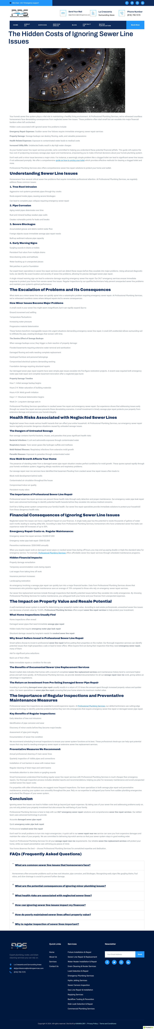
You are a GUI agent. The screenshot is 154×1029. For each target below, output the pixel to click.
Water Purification (105, 25)
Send (140, 954)
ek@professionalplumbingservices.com (79, 15)
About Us (27, 25)
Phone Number (135, 12)
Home (15, 25)
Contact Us (87, 25)
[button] (77, 865)
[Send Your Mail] (63, 13)
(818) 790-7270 (133, 15)
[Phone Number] (122, 13)
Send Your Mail (75, 12)
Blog (74, 25)
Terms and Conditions (108, 1023)
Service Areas (56, 25)
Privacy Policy (92, 1023)
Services (42, 25)
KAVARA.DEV (80, 1023)
